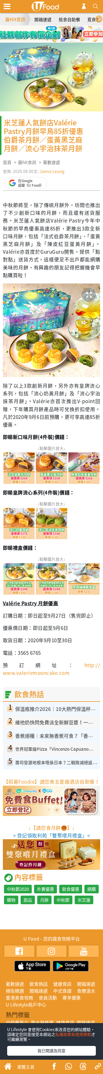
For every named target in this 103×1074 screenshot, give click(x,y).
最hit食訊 (27, 162)
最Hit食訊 (15, 19)
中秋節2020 (18, 889)
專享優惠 (71, 997)
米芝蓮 (84, 900)
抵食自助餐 (69, 19)
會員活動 (48, 997)
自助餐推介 (17, 1022)
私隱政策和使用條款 (73, 1034)
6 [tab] (56, 40)
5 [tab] (47, 40)
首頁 (7, 162)
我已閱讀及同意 (51, 1050)
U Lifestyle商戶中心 (26, 1004)
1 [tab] (38, 31)
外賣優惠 (45, 889)
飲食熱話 (38, 983)
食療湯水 (86, 990)
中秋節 (63, 900)
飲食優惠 (70, 889)
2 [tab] (47, 31)
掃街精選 (15, 990)
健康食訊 (62, 983)
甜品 (27, 900)
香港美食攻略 (19, 997)
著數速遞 (51, 162)
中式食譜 (62, 990)
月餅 (44, 900)
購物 (11, 900)
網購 (91, 889)
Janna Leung (51, 171)
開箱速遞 (43, 19)
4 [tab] (64, 31)
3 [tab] (56, 31)
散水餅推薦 (42, 1022)
